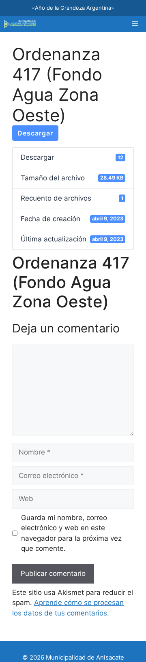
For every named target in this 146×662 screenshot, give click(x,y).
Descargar (35, 133)
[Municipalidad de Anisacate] (20, 24)
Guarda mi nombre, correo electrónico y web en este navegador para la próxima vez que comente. (71, 533)
